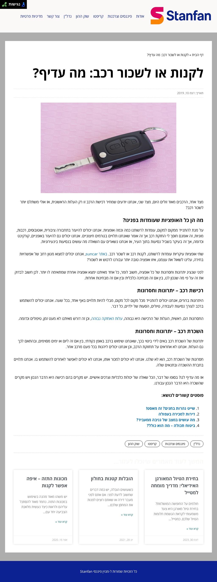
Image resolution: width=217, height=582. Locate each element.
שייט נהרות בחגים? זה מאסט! (170, 408)
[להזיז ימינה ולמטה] (5, 5)
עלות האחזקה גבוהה (106, 318)
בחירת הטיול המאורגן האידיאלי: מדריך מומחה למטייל (174, 485)
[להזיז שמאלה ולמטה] (3, 5)
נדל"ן (68, 16)
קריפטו (98, 16)
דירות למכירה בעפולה (177, 414)
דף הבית (197, 54)
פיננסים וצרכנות (120, 16)
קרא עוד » (192, 529)
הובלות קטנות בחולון (112, 478)
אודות (140, 16)
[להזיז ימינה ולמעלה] (5, 3)
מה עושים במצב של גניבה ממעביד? (165, 419)
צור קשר (53, 16)
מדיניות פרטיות (31, 16)
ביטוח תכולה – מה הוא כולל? (171, 425)
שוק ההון (82, 16)
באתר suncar (96, 253)
